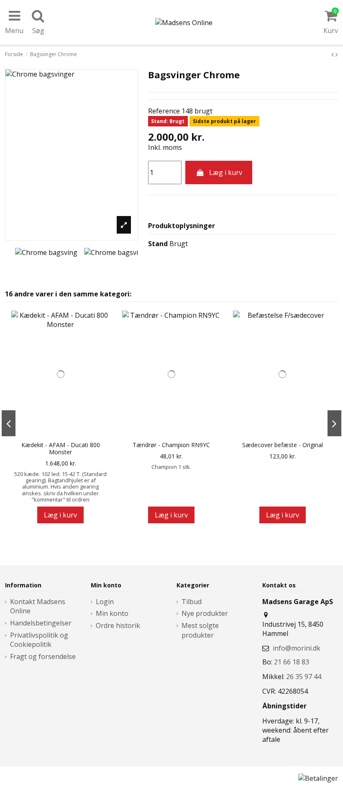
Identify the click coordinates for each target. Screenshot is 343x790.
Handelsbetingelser (41, 623)
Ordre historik (118, 625)
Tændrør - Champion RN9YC (171, 445)
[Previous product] (333, 54)
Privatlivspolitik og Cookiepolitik (39, 639)
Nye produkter (205, 613)
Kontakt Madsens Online (37, 606)
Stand (158, 243)
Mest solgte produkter (200, 630)
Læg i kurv (225, 172)
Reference (164, 111)
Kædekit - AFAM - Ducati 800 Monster (60, 449)
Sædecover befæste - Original (282, 445)
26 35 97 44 (303, 676)
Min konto (112, 613)
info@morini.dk (296, 648)
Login (105, 601)
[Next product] (336, 54)
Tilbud (192, 601)
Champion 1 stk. (171, 467)
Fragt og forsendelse (43, 656)
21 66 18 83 (291, 661)
